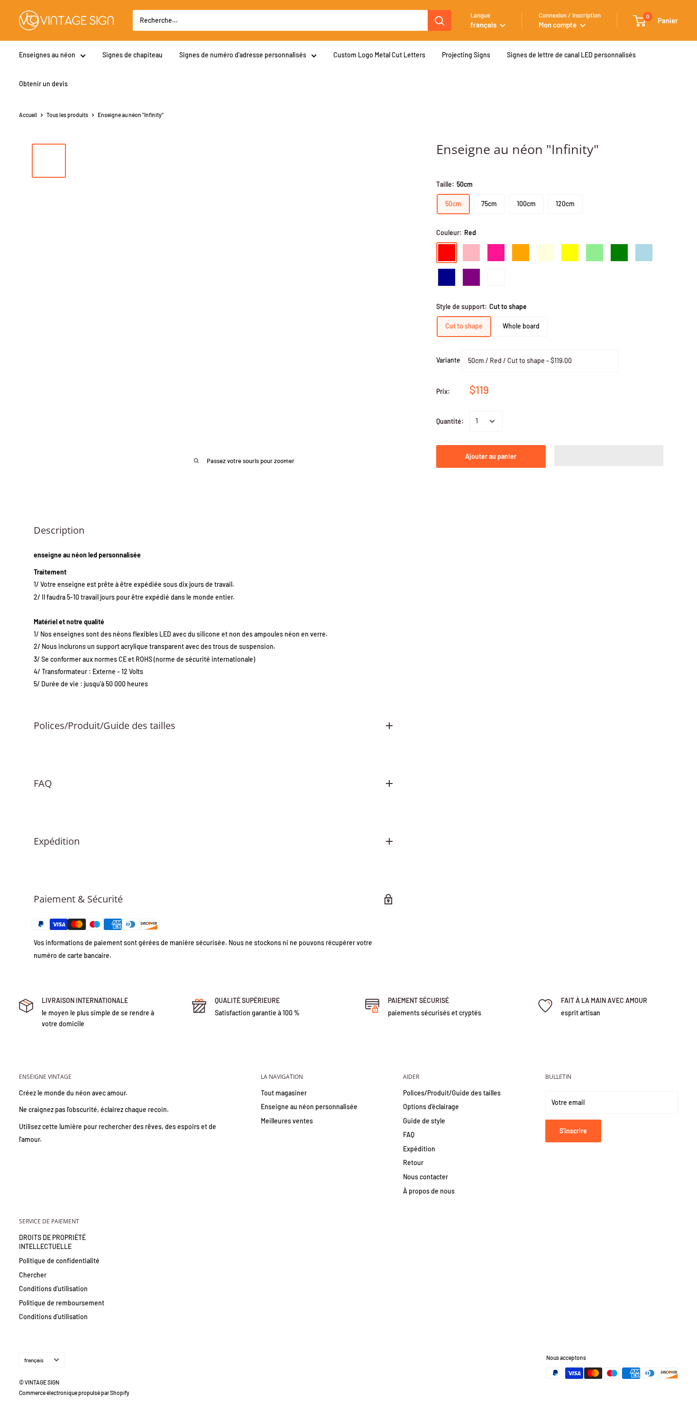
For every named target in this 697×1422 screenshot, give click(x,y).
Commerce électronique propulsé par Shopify (74, 1392)
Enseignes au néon (47, 55)
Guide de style (424, 1121)
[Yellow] (569, 252)
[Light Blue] (643, 252)
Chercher (32, 1275)
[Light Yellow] (545, 252)
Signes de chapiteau (132, 55)
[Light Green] (594, 252)
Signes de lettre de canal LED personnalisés (571, 55)
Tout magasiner (284, 1093)
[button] (609, 455)
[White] (495, 277)
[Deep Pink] (495, 252)
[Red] (446, 252)
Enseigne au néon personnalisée (309, 1107)
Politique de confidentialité (59, 1261)
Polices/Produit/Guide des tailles (452, 1093)
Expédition (419, 1149)
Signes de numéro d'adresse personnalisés (242, 55)
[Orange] (520, 252)
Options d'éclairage (431, 1107)
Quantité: (450, 421)
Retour (413, 1162)
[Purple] (471, 277)
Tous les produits (67, 114)
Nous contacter (425, 1177)
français (34, 1360)
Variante (448, 360)
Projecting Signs (466, 55)
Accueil (28, 114)
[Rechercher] (439, 20)
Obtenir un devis (43, 84)
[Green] (619, 252)
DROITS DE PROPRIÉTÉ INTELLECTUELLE (52, 1242)
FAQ (408, 1134)
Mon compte (558, 24)
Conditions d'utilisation (53, 1289)
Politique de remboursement (61, 1303)
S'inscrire (573, 1131)
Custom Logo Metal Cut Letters (379, 55)
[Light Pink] (471, 252)
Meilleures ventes (287, 1121)
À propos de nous (429, 1191)
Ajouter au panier (490, 456)
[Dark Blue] (446, 277)
